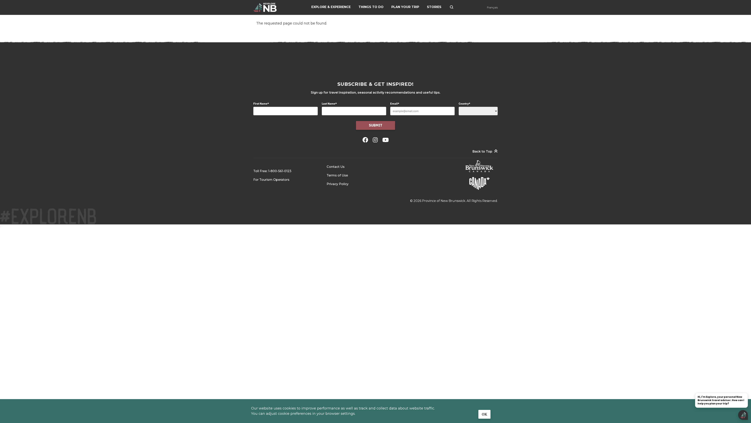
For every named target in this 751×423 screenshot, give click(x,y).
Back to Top (482, 151)
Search (451, 7)
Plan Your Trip (405, 7)
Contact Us (336, 167)
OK (484, 414)
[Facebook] (366, 139)
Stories (434, 7)
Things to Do (371, 7)
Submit (375, 125)
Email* (394, 103)
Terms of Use (337, 175)
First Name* (261, 103)
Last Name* (329, 103)
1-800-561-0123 (279, 171)
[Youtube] (385, 139)
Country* (464, 103)
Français (492, 7)
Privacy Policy (338, 184)
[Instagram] (376, 139)
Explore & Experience (331, 7)
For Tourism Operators (271, 180)
